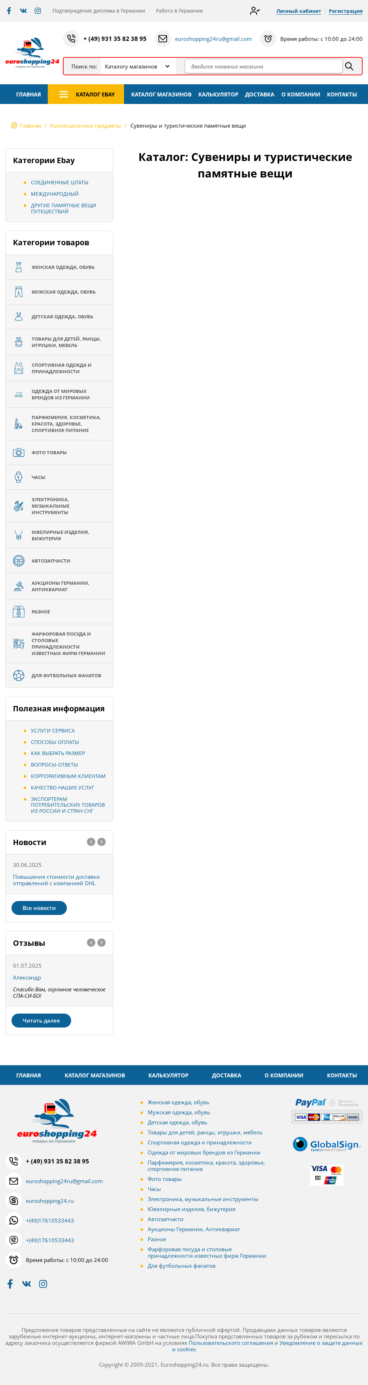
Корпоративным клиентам (68, 776)
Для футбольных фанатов (182, 1265)
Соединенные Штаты (59, 182)
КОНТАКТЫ (342, 94)
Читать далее (41, 1020)
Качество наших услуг (62, 787)
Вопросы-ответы (54, 764)
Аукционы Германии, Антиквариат (194, 1229)
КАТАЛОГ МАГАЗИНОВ (161, 94)
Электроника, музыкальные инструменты (203, 1199)
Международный (55, 193)
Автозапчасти (166, 1219)
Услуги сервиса (53, 730)
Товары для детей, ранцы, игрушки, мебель (205, 1132)
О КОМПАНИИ (300, 94)
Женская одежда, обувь (179, 1102)
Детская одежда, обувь (177, 1122)
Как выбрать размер (58, 753)
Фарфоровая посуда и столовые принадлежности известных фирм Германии (207, 1252)
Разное (157, 1239)
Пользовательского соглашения (231, 1342)
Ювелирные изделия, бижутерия (191, 1209)
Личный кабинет (298, 11)
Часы (154, 1188)
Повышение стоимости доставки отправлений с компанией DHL (56, 880)
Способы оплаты (55, 742)
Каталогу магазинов (131, 66)
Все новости (39, 907)
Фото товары (165, 1178)
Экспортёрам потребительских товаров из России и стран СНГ (68, 805)
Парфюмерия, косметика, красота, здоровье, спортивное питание (206, 1165)
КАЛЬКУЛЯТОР (218, 94)
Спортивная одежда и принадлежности (200, 1142)
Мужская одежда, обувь (179, 1112)
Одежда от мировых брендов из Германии (204, 1152)
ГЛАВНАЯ (28, 94)
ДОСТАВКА (259, 94)
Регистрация (346, 11)
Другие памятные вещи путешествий (63, 208)
